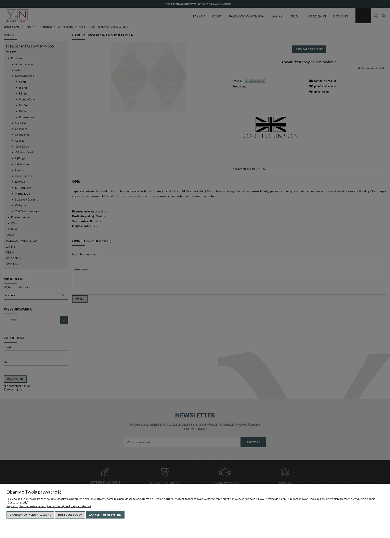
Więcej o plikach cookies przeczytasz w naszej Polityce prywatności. (48, 506)
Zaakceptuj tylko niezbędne (30, 514)
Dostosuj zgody (70, 514)
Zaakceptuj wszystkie (105, 514)
